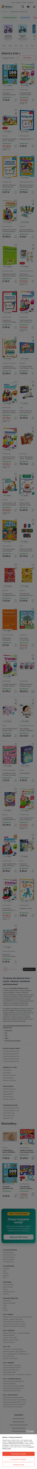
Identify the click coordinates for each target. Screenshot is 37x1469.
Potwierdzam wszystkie (18, 1454)
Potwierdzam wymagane (18, 1459)
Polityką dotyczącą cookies (15, 1442)
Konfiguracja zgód (18, 1464)
